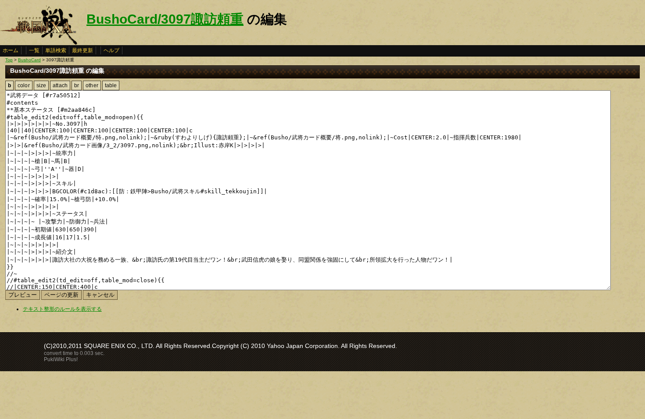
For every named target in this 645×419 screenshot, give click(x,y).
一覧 (34, 50)
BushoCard (29, 59)
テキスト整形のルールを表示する (62, 309)
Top (9, 59)
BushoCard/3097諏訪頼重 (165, 19)
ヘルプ (111, 50)
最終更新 (82, 50)
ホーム (10, 50)
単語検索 (55, 50)
